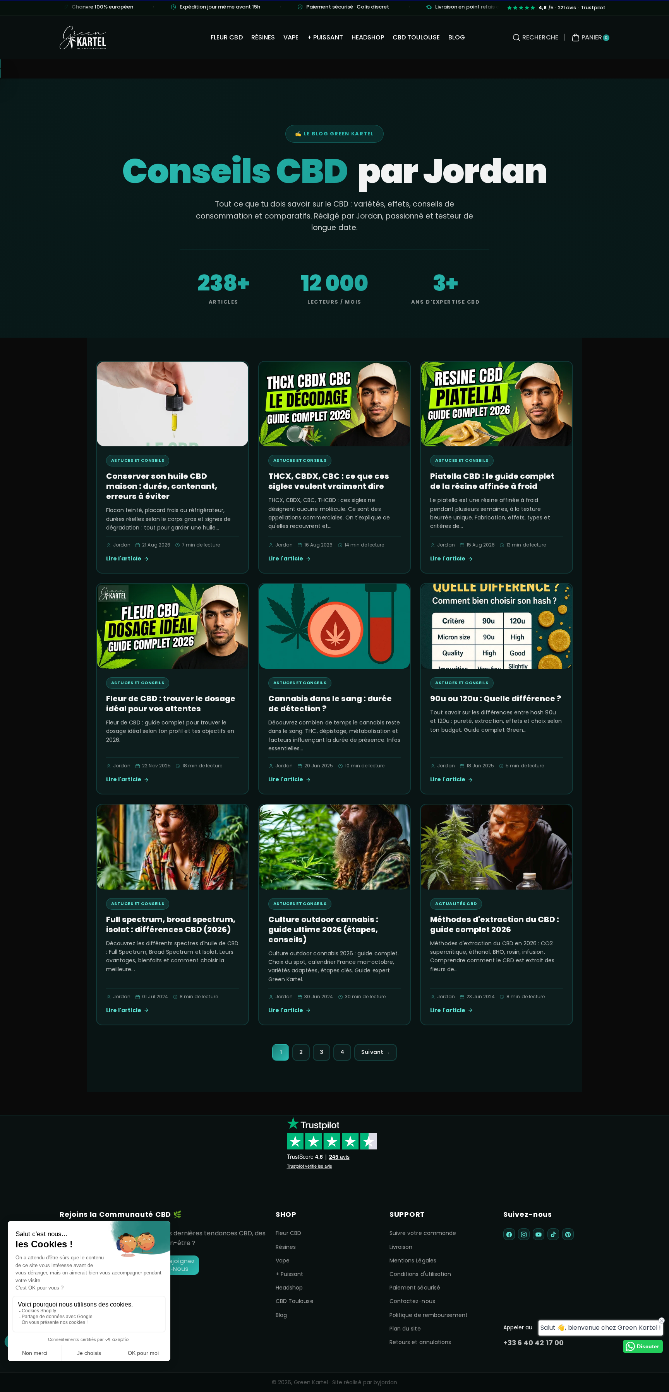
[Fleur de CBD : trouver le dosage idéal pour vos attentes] (172, 626)
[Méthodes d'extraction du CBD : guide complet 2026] (496, 847)
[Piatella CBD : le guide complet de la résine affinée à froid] (496, 404)
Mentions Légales (412, 1260)
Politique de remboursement (428, 1315)
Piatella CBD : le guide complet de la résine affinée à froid (492, 481)
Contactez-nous (412, 1301)
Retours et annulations (420, 1342)
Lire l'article (123, 558)
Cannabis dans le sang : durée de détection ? (330, 703)
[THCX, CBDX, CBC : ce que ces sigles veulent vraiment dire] (334, 404)
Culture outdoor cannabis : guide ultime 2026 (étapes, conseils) (323, 929)
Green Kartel (311, 1382)
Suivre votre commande (422, 1233)
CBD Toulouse (295, 1301)
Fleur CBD (288, 1233)
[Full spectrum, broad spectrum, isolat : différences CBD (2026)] (172, 847)
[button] (534, 37)
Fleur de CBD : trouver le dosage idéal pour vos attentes (170, 703)
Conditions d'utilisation (420, 1274)
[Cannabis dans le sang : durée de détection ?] (334, 626)
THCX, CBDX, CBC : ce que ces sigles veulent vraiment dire (328, 481)
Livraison (400, 1247)
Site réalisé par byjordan (364, 1382)
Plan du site (405, 1328)
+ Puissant (290, 1274)
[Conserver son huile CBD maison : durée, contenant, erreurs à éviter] (172, 404)
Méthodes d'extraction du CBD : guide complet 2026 (494, 924)
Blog (281, 1315)
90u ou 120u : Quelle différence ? (495, 698)
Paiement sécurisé (414, 1287)
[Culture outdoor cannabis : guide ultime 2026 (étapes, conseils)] (334, 847)
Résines (286, 1247)
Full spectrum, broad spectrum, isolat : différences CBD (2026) (170, 924)
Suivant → (375, 1052)
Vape (283, 1260)
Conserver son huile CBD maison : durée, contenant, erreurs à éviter (161, 486)
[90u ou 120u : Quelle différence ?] (496, 626)
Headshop (289, 1287)
